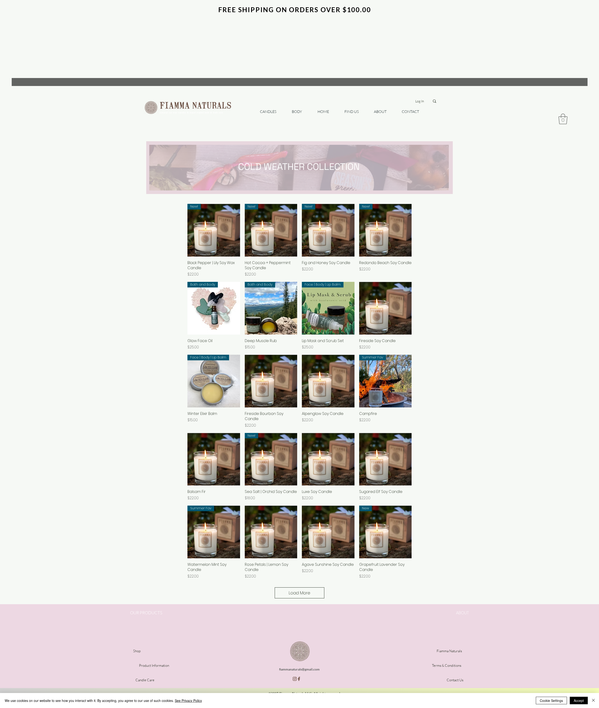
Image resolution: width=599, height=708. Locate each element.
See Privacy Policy (188, 700)
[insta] (295, 679)
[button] (563, 119)
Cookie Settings (551, 700)
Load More (299, 593)
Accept (579, 700)
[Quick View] (385, 308)
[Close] (593, 700)
